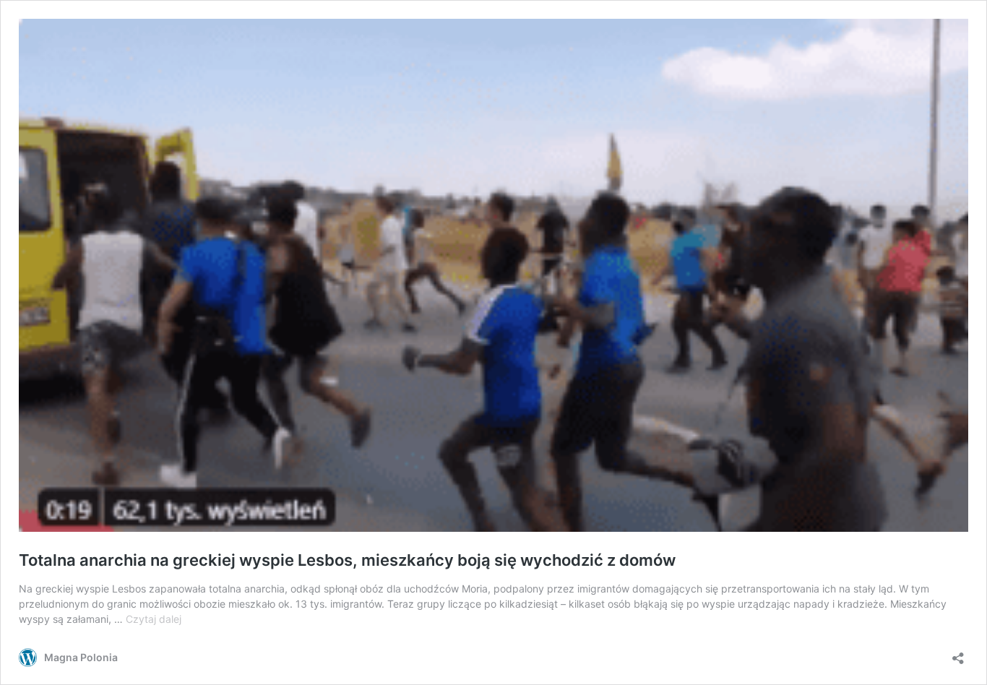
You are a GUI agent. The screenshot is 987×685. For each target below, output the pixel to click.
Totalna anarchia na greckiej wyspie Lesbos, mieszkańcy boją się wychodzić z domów (347, 560)
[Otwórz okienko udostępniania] (958, 653)
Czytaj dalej (153, 619)
